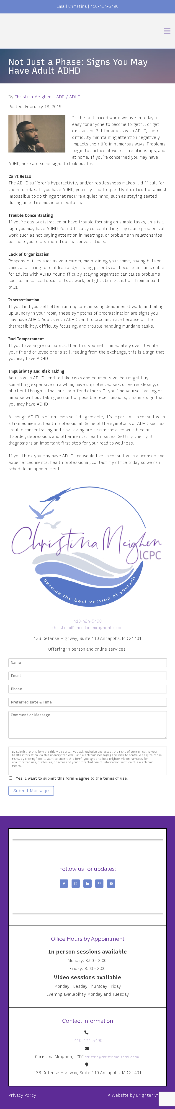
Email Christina (72, 6)
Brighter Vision (151, 1095)
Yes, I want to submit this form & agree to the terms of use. (72, 778)
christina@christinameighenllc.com (88, 627)
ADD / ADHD (68, 97)
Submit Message (31, 790)
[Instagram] (76, 883)
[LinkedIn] (87, 883)
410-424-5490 (104, 6)
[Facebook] (64, 883)
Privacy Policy (22, 1095)
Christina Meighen (33, 97)
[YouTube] (111, 883)
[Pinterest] (99, 883)
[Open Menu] (167, 31)
